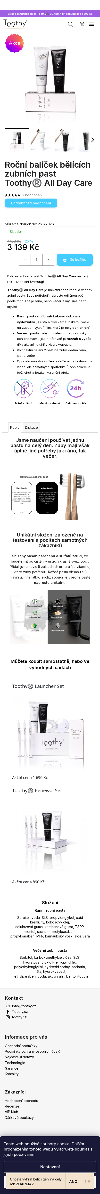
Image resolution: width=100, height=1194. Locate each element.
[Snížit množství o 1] (25, 259)
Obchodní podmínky (21, 1046)
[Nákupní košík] (79, 24)
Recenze (12, 1106)
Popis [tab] (14, 427)
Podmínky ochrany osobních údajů (32, 1051)
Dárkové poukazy (19, 1117)
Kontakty (12, 1074)
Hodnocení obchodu (21, 1101)
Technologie (15, 1063)
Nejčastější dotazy (19, 1057)
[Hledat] (68, 24)
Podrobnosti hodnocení (31, 203)
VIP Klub (11, 1112)
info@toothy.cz (24, 1006)
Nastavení (50, 1166)
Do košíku (78, 259)
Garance (11, 1068)
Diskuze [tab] (31, 427)
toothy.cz (19, 1017)
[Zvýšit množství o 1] (48, 259)
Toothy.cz (20, 1011)
